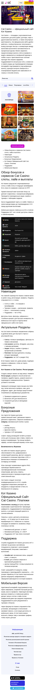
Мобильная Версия (11, 168)
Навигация (8, 154)
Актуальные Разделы (11, 157)
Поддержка (8, 166)
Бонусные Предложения (12, 159)
